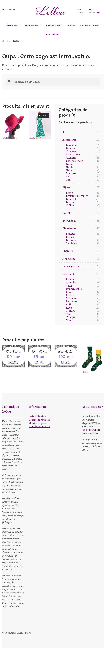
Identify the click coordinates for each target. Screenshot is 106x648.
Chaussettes (73, 154)
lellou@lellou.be (90, 433)
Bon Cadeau (52, 35)
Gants (69, 167)
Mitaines (71, 173)
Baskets (70, 233)
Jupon (69, 295)
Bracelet (71, 199)
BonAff (66, 213)
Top (68, 179)
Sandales (71, 243)
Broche (70, 202)
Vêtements (11, 25)
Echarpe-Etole (74, 160)
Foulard (70, 164)
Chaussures (32, 25)
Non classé (68, 258)
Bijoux (72, 25)
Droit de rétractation (39, 426)
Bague (70, 192)
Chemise (67, 251)
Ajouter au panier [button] (13, 125)
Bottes (70, 237)
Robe (69, 307)
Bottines (71, 240)
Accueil (7, 41)
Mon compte (80, 11)
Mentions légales (37, 423)
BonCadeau (69, 220)
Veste (69, 320)
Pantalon (71, 301)
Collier (70, 205)
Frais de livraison (37, 416)
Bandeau (71, 145)
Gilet (69, 170)
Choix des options (40, 125)
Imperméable (74, 288)
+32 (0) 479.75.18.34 (91, 430)
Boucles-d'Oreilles (77, 196)
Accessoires (53, 25)
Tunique (71, 317)
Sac (68, 176)
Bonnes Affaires (89, 25)
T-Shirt (70, 310)
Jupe (68, 292)
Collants (71, 157)
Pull (68, 304)
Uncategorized (71, 266)
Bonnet (70, 148)
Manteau (71, 298)
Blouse (70, 279)
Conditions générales (39, 420)
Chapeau (71, 151)
